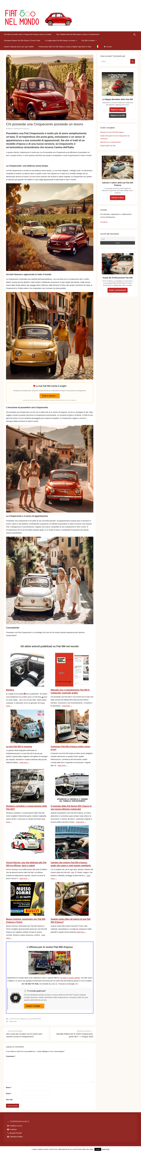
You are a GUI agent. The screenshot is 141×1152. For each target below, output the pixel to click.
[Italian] (97, 47)
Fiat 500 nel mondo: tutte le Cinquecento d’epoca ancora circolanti (27, 34)
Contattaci (104, 222)
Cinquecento (13, 1021)
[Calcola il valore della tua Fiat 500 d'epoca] (117, 180)
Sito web (9, 1100)
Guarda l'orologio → (34, 1006)
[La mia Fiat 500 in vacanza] (27, 726)
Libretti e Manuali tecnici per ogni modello (19, 47)
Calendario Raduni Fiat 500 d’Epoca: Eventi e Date (22, 40)
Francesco (26, 128)
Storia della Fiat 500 (35, 1019)
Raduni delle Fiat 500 (107, 146)
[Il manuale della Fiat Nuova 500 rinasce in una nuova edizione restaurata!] (72, 786)
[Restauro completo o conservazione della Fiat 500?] (27, 786)
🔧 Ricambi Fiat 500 (14, 1133)
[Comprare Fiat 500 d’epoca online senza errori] (72, 726)
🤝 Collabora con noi (14, 1126)
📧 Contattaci (12, 1129)
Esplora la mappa (117, 110)
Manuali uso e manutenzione (110, 142)
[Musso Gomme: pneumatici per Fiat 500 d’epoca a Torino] (27, 899)
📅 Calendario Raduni (15, 1137)
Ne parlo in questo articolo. (70, 978)
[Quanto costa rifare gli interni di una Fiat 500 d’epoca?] (72, 899)
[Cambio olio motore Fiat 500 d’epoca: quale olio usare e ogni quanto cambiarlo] (72, 842)
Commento (11, 1056)
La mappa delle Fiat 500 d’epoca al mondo (60, 40)
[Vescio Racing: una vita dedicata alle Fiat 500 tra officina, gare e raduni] (27, 842)
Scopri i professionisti (117, 290)
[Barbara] (27, 670)
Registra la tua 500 (117, 115)
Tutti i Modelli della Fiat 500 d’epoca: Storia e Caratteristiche (77, 34)
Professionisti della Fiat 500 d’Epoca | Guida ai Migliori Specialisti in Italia (65, 47)
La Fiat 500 (12, 1019)
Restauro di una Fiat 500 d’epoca (112, 132)
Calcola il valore (117, 198)
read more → (67, 706)
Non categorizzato (22, 1019)
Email (9, 1093)
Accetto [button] (98, 1149)
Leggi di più (105, 1149)
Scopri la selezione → (49, 396)
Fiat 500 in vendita (88, 40)
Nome (9, 1087)
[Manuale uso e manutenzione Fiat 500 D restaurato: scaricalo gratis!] (72, 670)
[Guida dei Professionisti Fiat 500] (117, 275)
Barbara (10, 690)
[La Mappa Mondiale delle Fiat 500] (117, 97)
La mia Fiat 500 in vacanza (19, 746)
